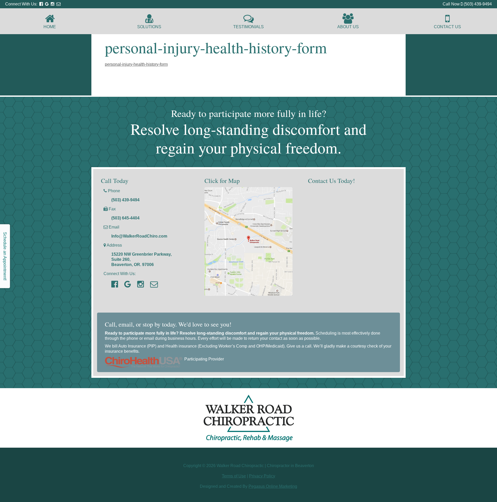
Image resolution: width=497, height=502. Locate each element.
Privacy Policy (262, 476)
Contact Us (447, 27)
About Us (348, 27)
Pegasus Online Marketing (272, 486)
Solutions (149, 27)
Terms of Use (234, 476)
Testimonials (248, 27)
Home (49, 27)
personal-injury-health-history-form (136, 64)
